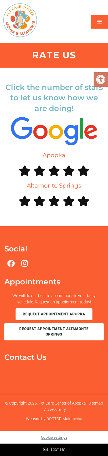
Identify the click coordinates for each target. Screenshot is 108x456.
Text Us (57, 449)
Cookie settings (54, 437)
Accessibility (55, 409)
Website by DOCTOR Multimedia (54, 418)
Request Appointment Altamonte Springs (54, 331)
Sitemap (95, 403)
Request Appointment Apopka (54, 314)
